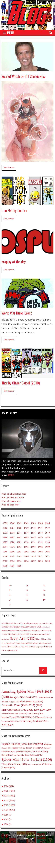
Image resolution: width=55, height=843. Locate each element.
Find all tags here (10, 504)
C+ (10, 595)
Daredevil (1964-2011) (29, 701)
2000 (12, 551)
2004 (40, 551)
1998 (40, 547)
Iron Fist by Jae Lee (14, 210)
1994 (5, 547)
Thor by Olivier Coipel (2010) (21, 383)
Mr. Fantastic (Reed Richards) (28, 755)
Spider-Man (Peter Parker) (27, 760)
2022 (19, 566)
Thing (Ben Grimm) (14, 764)
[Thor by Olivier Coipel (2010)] (27, 375)
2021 (12, 566)
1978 (40, 532)
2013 (5, 561)
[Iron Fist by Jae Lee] (27, 203)
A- (44, 585)
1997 (33, 547)
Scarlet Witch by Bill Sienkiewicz (23, 76)
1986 (47, 537)
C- (44, 595)
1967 (12, 528)
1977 (33, 532)
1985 (40, 537)
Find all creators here (13, 497)
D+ (10, 599)
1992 (40, 542)
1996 (26, 547)
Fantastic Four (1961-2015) (22, 705)
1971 (40, 528)
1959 (5, 523)
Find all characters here (14, 494)
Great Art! (23, 639)
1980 (5, 537)
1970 (33, 528)
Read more (9, 167)
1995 (19, 547)
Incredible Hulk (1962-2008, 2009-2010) (26, 709)
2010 (33, 556)
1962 (26, 523)
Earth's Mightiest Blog (20, 835)
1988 (12, 542)
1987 (5, 542)
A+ (10, 585)
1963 (33, 523)
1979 (47, 532)
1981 (12, 537)
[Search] (43, 670)
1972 (47, 528)
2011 (40, 556)
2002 (26, 551)
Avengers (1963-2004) (23, 697)
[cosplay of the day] (27, 254)
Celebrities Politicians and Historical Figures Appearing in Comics (27, 623)
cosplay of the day (14, 261)
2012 (47, 556)
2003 (33, 551)
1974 (12, 532)
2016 (26, 561)
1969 (26, 528)
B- (44, 590)
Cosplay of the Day (20, 634)
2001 (19, 551)
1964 (40, 523)
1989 (19, 542)
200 (5, 551)
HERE (11, 475)
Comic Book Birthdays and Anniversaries (21, 627)
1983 (26, 537)
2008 (19, 556)
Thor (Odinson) (34, 764)
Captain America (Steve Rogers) (22, 744)
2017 (33, 561)
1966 (5, 528)
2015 (19, 561)
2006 (5, 556)
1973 (5, 532)
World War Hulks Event (17, 313)
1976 (26, 532)
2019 (47, 561)
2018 (40, 561)
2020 (5, 566)
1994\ (12, 547)
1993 (47, 542)
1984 (33, 537)
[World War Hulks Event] (27, 305)
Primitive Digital (27, 838)
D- (44, 599)
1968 (19, 528)
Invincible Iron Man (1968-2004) (16, 714)
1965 (47, 523)
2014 (12, 561)
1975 (19, 532)
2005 (47, 551)
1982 (19, 537)
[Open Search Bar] (50, 33)
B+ (10, 590)
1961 (19, 523)
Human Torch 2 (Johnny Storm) (27, 748)
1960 (12, 523)
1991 (33, 542)
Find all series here (11, 501)
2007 (12, 556)
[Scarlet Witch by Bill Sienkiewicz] (27, 69)
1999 (47, 547)
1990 (26, 542)
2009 (26, 556)
